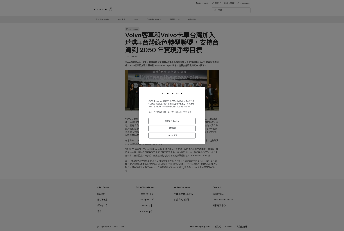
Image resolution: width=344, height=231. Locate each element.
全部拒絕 (172, 128)
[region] (172, 115)
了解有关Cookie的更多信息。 (181, 112)
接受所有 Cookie (172, 121)
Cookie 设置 (172, 135)
